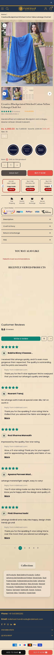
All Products (11, 575)
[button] (50, 8)
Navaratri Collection (19, 584)
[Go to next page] (39, 548)
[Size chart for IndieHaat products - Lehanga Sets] (28, 93)
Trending (22, 593)
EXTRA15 (49, 189)
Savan (31, 590)
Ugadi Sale (31, 593)
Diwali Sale (37, 578)
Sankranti (24, 590)
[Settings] (45, 8)
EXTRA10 (30, 189)
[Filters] (44, 338)
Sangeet (16, 590)
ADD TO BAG (12, 652)
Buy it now (40, 173)
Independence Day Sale (27, 581)
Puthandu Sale (31, 587)
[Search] (7, 8)
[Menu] (2, 8)
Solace (38, 590)
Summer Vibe (12, 593)
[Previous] (4, 94)
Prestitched (19, 587)
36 (4, 136)
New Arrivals (33, 584)
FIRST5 (11, 189)
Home (3, 14)
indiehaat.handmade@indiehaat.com (25, 619)
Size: (4, 132)
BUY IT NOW (39, 652)
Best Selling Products (25, 575)
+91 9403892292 (16, 613)
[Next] (49, 94)
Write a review (21, 338)
